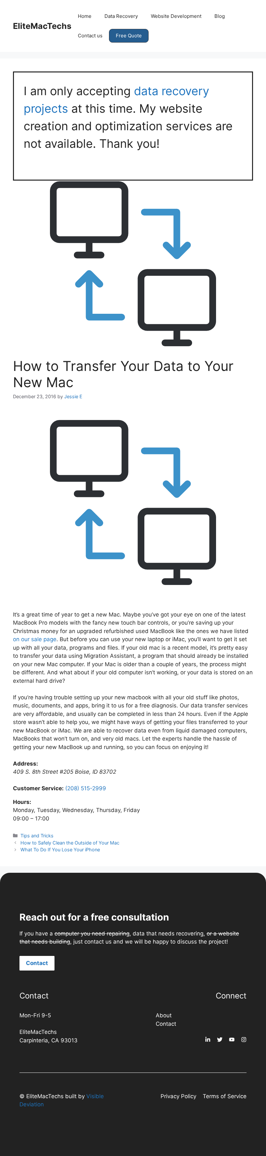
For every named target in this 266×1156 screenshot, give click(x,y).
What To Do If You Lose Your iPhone (60, 849)
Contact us (90, 35)
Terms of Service (225, 1096)
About (164, 1015)
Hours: (22, 802)
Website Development (176, 16)
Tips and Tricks (37, 835)
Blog (219, 16)
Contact (37, 963)
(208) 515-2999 (85, 788)
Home (84, 16)
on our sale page (34, 639)
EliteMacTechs (42, 26)
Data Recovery (121, 16)
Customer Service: (38, 788)
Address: (25, 763)
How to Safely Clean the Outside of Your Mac (69, 842)
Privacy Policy (178, 1096)
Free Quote (129, 35)
